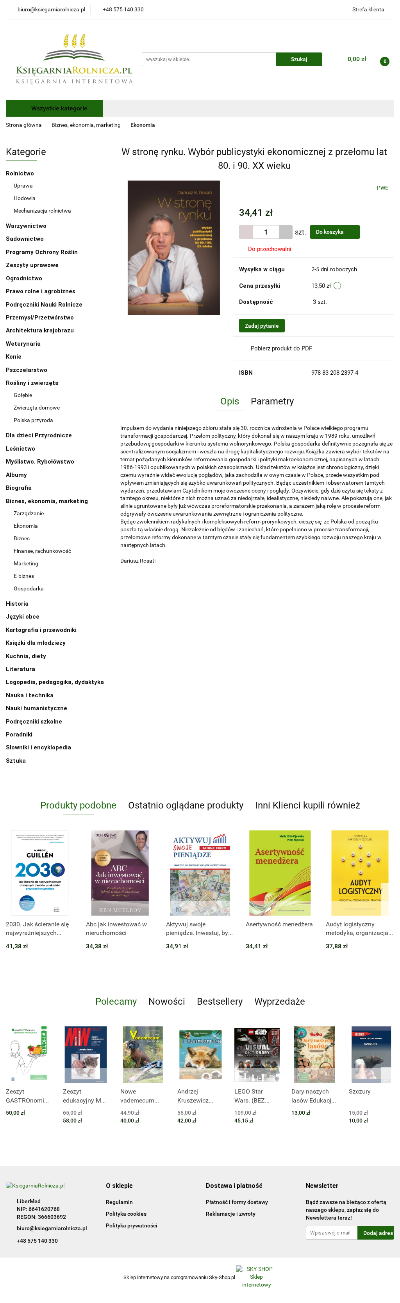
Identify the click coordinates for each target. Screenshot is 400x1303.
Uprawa (23, 185)
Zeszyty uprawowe (32, 265)
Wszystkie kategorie (59, 108)
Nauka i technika (30, 695)
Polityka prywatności (131, 1225)
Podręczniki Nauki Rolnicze (44, 304)
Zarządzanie (29, 513)
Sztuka (16, 760)
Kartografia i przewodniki (42, 629)
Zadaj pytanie (262, 326)
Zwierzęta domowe (37, 407)
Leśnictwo (20, 448)
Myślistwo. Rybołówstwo (40, 461)
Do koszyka (330, 232)
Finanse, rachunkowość (42, 551)
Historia (18, 603)
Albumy (17, 474)
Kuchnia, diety (27, 656)
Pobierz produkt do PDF (281, 348)
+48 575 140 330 (37, 1241)
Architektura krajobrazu (40, 330)
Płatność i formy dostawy (237, 1202)
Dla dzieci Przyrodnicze (39, 435)
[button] (119, 1186)
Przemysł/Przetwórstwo (40, 317)
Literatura (21, 669)
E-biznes (24, 576)
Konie (13, 356)
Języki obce (23, 616)
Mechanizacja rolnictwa (42, 211)
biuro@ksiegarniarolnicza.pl (52, 1228)
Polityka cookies (126, 1214)
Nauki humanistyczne (37, 708)
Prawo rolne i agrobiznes (40, 291)
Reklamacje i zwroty (230, 1214)
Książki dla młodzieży (36, 642)
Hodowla (25, 198)
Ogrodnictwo (24, 278)
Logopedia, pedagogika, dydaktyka (55, 682)
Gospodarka (29, 588)
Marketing (26, 563)
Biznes (22, 538)
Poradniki (20, 734)
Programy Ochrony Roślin (42, 252)
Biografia (19, 487)
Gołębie (23, 395)
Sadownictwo (25, 238)
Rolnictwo (21, 173)
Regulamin (119, 1202)
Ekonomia (26, 526)
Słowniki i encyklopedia (39, 747)
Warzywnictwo (26, 225)
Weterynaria (23, 343)
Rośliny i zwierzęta (33, 382)
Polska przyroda (33, 420)
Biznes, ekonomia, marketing (47, 501)
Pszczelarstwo (26, 370)
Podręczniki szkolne (35, 721)
